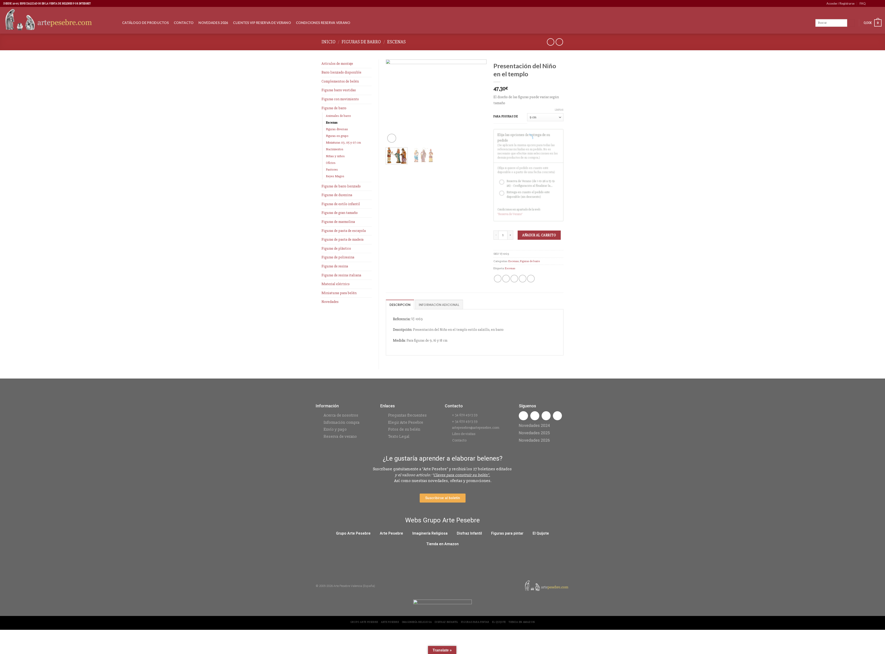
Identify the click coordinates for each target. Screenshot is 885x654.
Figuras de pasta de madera (342, 239)
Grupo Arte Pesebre (353, 533)
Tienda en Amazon (442, 544)
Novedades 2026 (213, 23)
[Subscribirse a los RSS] (879, 3)
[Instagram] (534, 415)
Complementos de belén (340, 81)
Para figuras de (505, 116)
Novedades (330, 301)
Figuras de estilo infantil (341, 204)
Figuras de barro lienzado (341, 186)
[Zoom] (391, 138)
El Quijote (541, 533)
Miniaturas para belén (339, 293)
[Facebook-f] (523, 415)
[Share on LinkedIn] (531, 278)
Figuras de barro (361, 42)
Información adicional (439, 305)
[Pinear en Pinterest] (522, 278)
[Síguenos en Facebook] (870, 3)
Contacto (183, 23)
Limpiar (559, 109)
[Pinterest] (557, 415)
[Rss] (546, 415)
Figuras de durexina (337, 195)
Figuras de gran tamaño (340, 212)
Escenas (396, 42)
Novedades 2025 (534, 432)
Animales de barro (338, 116)
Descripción (400, 305)
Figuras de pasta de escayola (344, 230)
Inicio (329, 42)
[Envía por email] (514, 278)
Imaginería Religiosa (430, 533)
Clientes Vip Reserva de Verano (262, 23)
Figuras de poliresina (338, 257)
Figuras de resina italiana (341, 275)
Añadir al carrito (539, 235)
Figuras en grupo (337, 136)
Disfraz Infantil (469, 533)
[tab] (400, 304)
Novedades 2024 (534, 425)
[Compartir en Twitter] (506, 278)
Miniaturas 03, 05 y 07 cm (343, 143)
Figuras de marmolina (338, 221)
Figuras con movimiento (340, 99)
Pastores (332, 170)
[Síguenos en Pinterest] (874, 3)
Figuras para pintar (507, 533)
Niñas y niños (335, 156)
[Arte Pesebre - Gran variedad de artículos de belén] (59, 20)
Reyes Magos (335, 176)
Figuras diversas (337, 129)
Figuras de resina (335, 266)
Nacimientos (334, 149)
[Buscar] (851, 23)
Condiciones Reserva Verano (323, 23)
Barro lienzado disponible (341, 72)
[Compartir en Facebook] (498, 278)
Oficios (331, 163)
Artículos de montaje (337, 63)
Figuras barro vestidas (339, 90)
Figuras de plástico (336, 248)
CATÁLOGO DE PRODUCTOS (145, 23)
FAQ (863, 3)
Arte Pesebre (391, 533)
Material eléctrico (336, 284)
